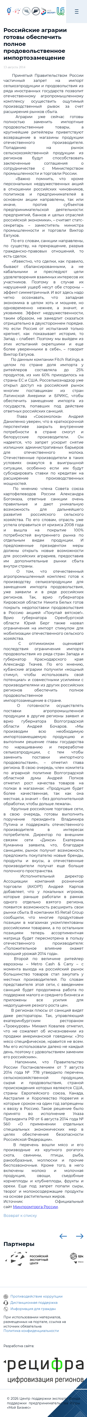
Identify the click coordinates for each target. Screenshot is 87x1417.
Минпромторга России (35, 1207)
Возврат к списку (20, 1215)
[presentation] (63, 1236)
